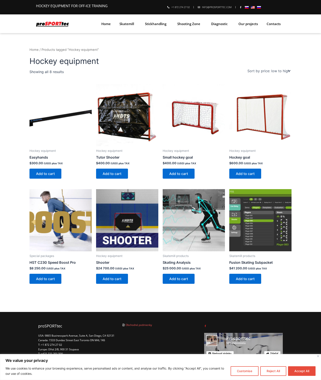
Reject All (273, 371)
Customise (244, 371)
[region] (160, 367)
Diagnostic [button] (219, 24)
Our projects (248, 24)
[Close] (318, 356)
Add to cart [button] (45, 173)
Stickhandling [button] (155, 24)
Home (106, 24)
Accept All (301, 371)
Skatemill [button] (126, 24)
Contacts (274, 24)
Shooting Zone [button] (188, 24)
